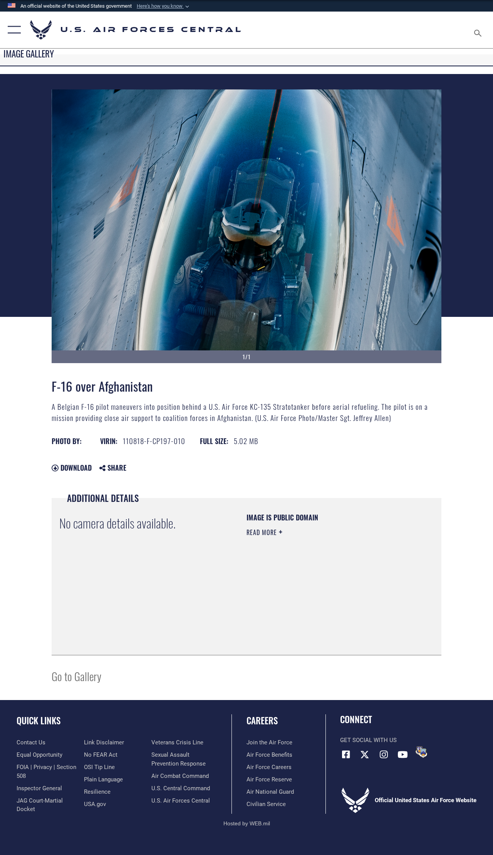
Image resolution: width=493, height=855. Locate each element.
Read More (262, 532)
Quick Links (38, 720)
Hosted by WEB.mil (246, 823)
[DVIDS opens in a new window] (421, 752)
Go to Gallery (76, 676)
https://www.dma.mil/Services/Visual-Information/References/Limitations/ (315, 597)
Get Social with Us (368, 740)
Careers (262, 720)
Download (75, 468)
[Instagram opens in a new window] (383, 754)
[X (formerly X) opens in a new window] (365, 754)
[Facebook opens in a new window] (346, 754)
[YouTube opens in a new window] (402, 754)
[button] (164, 6)
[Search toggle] (479, 29)
